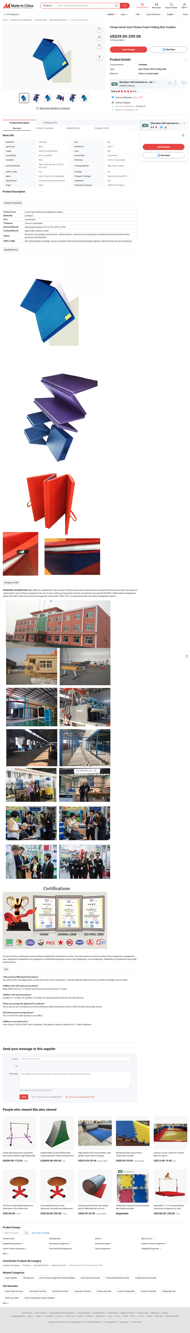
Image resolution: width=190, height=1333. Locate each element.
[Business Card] (183, 135)
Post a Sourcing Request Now (80, 1097)
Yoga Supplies (11, 1277)
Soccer (98, 1238)
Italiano (81, 1316)
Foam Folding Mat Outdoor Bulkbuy (39, 1298)
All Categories (12, 14)
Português (49, 1316)
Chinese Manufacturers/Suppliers (61, 1313)
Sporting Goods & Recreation (21, 20)
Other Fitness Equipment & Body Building (57, 1277)
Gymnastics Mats (102, 1243)
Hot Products (27, 1313)
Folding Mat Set (169, 1291)
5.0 (153, 127)
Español (39, 1316)
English (30, 1316)
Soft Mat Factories (60, 1291)
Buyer (123, 14)
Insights (165, 1313)
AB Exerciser (28, 1277)
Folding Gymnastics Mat (79, 20)
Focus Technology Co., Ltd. (77, 1322)
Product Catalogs (42, 1232)
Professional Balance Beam (117, 1277)
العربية (110, 1316)
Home (5, 20)
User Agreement (111, 1322)
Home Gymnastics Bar (90, 1277)
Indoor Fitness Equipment (14, 1248)
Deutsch (90, 1316)
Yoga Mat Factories (82, 1291)
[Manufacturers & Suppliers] (18, 6)
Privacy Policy (136, 1322)
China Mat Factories (37, 1291)
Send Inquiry (128, 49)
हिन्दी (132, 1316)
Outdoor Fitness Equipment (153, 1243)
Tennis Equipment (102, 1248)
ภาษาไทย (140, 1316)
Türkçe (149, 1316)
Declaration (123, 1322)
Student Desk (8, 1238)
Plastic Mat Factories (14, 1291)
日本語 (125, 1316)
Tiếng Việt (158, 1316)
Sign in (184, 7)
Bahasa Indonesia (172, 1316)
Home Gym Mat (11, 1298)
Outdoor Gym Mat (148, 1291)
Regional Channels (128, 1313)
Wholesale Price (99, 1313)
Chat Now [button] (170, 49)
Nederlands (100, 1316)
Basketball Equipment (12, 1243)
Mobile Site (155, 1313)
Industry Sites (113, 1313)
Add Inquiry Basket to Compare (55, 108)
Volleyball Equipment (150, 1248)
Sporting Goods (41, 20)
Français (58, 1316)
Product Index (143, 1313)
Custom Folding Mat (126, 1291)
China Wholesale (83, 1313)
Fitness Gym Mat (104, 1291)
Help (138, 14)
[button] (128, 128)
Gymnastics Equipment (58, 20)
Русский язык (70, 1316)
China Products (40, 1313)
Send (24, 1097)
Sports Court (146, 1238)
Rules (185, 14)
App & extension (153, 14)
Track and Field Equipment (60, 1248)
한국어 (117, 1316)
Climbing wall (54, 1238)
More (5, 1303)
